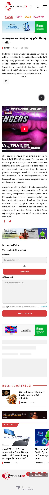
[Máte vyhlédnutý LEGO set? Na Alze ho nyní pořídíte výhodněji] (9, 397)
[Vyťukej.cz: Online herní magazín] (16, 6)
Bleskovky (39, 17)
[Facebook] (28, 474)
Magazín (9, 17)
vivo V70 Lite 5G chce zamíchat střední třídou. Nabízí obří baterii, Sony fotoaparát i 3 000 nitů (15, 453)
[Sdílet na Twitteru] (9, 222)
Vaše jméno (6, 254)
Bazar (28, 17)
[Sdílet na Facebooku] (4, 222)
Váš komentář (7, 277)
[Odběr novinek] (31, 7)
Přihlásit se (24, 272)
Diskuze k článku (10, 245)
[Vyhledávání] (38, 7)
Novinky (7, 48)
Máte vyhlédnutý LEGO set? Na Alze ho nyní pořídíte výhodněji (31, 395)
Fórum (19, 17)
